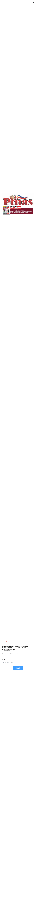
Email (3, 659)
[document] (18, 453)
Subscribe (18, 668)
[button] (33, 2)
